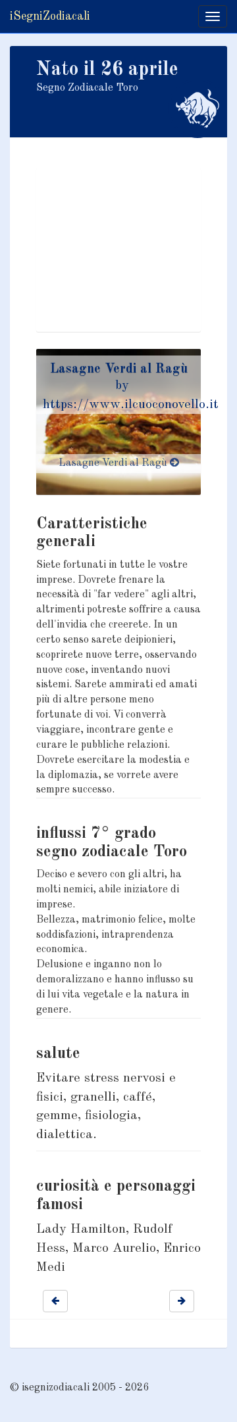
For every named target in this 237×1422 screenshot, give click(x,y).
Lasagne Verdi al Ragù (119, 369)
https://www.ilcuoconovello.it (131, 404)
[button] (55, 1301)
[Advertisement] (118, 250)
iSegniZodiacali (50, 16)
